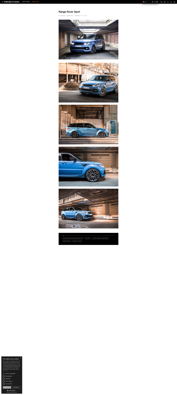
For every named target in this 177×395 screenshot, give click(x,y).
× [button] (20, 357)
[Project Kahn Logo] (11, 1)
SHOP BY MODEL (26, 1)
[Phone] (161, 2)
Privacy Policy (5, 370)
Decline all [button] (16, 387)
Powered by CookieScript (12, 392)
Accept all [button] (7, 387)
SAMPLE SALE (35, 1)
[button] (12, 390)
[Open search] (168, 2)
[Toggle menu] (2, 2)
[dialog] (11, 375)
